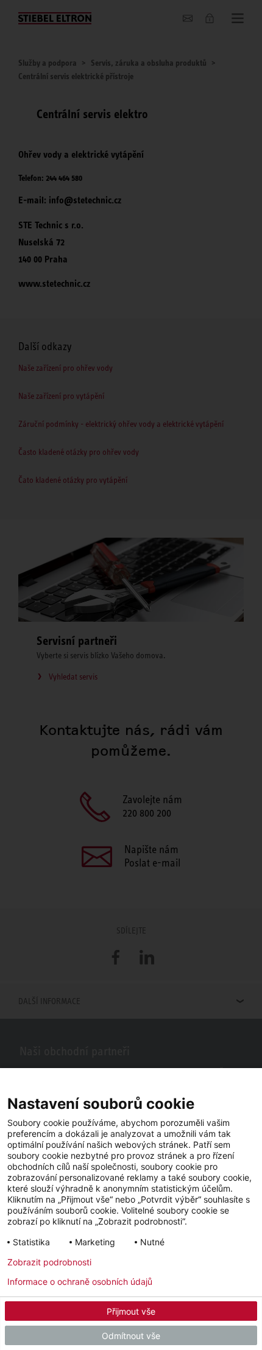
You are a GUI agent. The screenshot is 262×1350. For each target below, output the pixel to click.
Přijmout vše (131, 1311)
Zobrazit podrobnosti (49, 1262)
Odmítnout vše (131, 1336)
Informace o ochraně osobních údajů (79, 1282)
